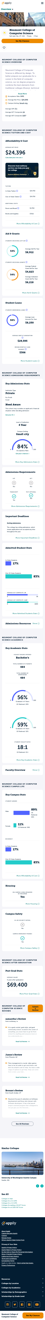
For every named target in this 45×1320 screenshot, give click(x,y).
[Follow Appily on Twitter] (14, 1305)
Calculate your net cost (13, 157)
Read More (22, 94)
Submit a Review (35, 1008)
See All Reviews (22, 1124)
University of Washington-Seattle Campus (19, 1178)
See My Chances (22, 41)
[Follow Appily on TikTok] (29, 1305)
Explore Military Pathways (17, 174)
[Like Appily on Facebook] (22, 1305)
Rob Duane (5, 25)
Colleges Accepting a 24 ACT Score (14, 1205)
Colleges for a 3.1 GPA (9, 1201)
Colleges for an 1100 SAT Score (12, 1207)
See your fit (9, 415)
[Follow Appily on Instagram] (7, 1305)
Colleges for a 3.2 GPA (9, 1203)
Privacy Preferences (8, 1265)
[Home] (7, 3)
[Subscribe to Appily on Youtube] (37, 1305)
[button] (4, 47)
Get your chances (22, 453)
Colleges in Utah (7, 1198)
